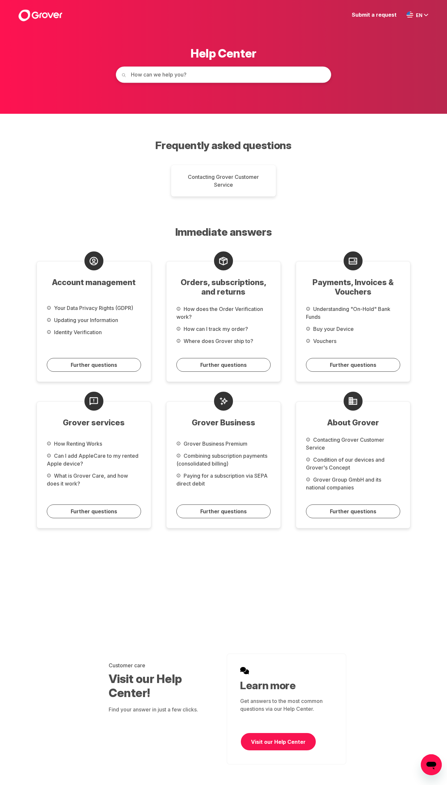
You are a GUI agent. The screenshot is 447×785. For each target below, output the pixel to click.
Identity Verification (77, 332)
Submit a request (374, 14)
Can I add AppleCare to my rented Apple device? (92, 459)
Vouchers (324, 341)
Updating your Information (85, 320)
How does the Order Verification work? (219, 313)
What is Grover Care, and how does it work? (87, 479)
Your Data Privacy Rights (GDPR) (93, 308)
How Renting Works (77, 443)
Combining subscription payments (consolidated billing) (221, 459)
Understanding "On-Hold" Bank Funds (348, 313)
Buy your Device (333, 329)
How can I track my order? (215, 329)
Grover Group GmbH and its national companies (343, 483)
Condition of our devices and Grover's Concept (345, 463)
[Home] (40, 15)
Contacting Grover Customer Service (223, 181)
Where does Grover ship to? (217, 341)
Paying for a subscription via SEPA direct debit (222, 479)
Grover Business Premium (214, 443)
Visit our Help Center (278, 742)
